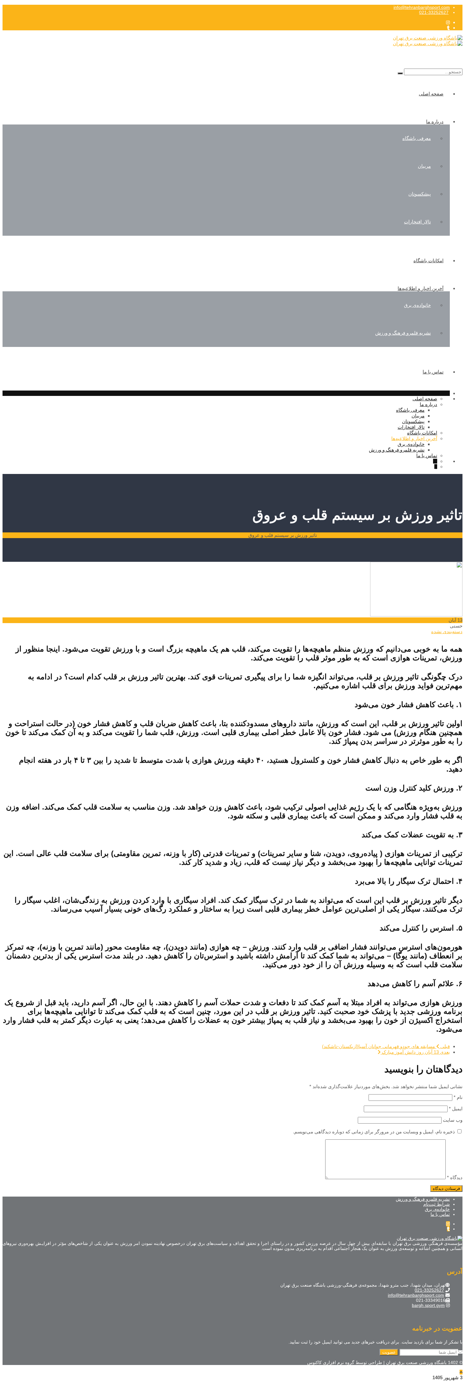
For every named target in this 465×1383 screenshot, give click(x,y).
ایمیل (455, 1108)
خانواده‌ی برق (417, 305)
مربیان (424, 166)
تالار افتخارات (417, 221)
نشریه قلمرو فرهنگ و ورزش (403, 333)
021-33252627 (434, 12)
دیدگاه (454, 1177)
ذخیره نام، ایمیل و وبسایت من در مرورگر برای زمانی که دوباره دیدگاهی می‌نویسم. (374, 1131)
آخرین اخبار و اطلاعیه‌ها (420, 288)
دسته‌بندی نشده (446, 631)
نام (458, 1097)
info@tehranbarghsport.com (422, 7)
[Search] (400, 73)
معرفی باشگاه (416, 138)
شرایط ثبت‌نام (436, 1204)
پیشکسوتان (419, 194)
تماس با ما (433, 371)
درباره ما (434, 121)
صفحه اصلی (431, 93)
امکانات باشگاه (428, 260)
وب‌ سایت (452, 1120)
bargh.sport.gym (428, 1305)
